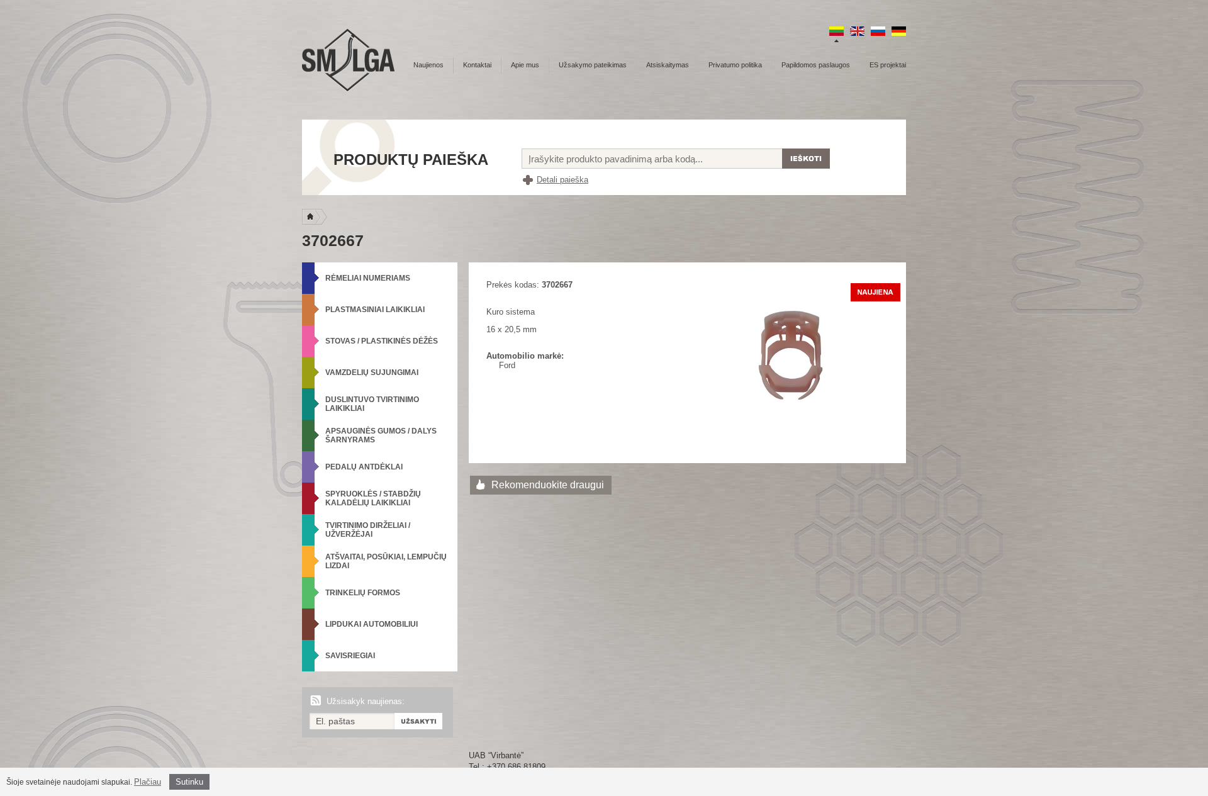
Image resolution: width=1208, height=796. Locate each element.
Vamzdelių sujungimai (371, 372)
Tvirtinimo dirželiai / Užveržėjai (367, 530)
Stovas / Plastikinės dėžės (381, 341)
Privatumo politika (735, 65)
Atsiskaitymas (667, 65)
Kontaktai (477, 65)
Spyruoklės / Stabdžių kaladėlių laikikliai (373, 498)
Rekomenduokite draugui (547, 484)
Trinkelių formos (362, 592)
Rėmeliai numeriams (367, 278)
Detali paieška (562, 179)
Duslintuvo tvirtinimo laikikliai (372, 404)
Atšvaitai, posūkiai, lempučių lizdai (386, 561)
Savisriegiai (350, 655)
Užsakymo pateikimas (593, 65)
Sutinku (189, 782)
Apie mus (525, 65)
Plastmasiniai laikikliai (375, 309)
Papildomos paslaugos (815, 65)
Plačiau (147, 782)
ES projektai (888, 65)
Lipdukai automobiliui (371, 624)
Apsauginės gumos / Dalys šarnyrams (381, 435)
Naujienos (428, 65)
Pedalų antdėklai (364, 466)
